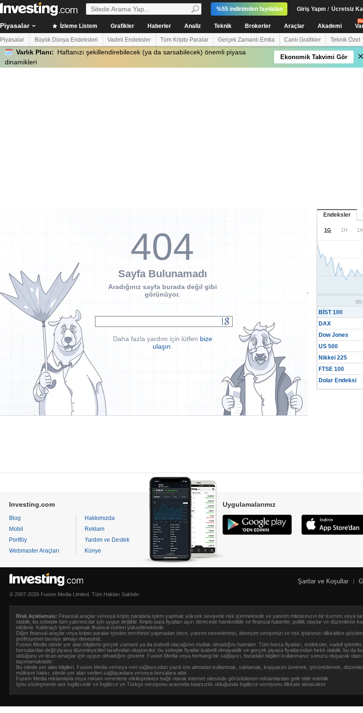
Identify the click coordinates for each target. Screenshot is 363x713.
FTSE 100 (331, 369)
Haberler (159, 26)
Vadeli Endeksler (129, 39)
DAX (325, 323)
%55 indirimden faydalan (249, 9)
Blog (15, 518)
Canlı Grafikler (302, 39)
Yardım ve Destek (107, 540)
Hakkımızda (100, 518)
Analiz (192, 26)
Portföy (18, 540)
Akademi (330, 26)
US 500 (328, 346)
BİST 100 (331, 312)
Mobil (16, 529)
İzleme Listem (78, 26)
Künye (93, 550)
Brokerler (258, 26)
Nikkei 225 (333, 357)
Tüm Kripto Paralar (184, 39)
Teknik (223, 26)
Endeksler (337, 214)
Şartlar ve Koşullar (323, 581)
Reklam (94, 529)
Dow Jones (333, 335)
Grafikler (122, 26)
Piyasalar (12, 39)
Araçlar (294, 26)
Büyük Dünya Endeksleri (66, 39)
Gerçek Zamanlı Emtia (246, 39)
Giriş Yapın (311, 9)
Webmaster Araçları (34, 550)
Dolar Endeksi (337, 380)
